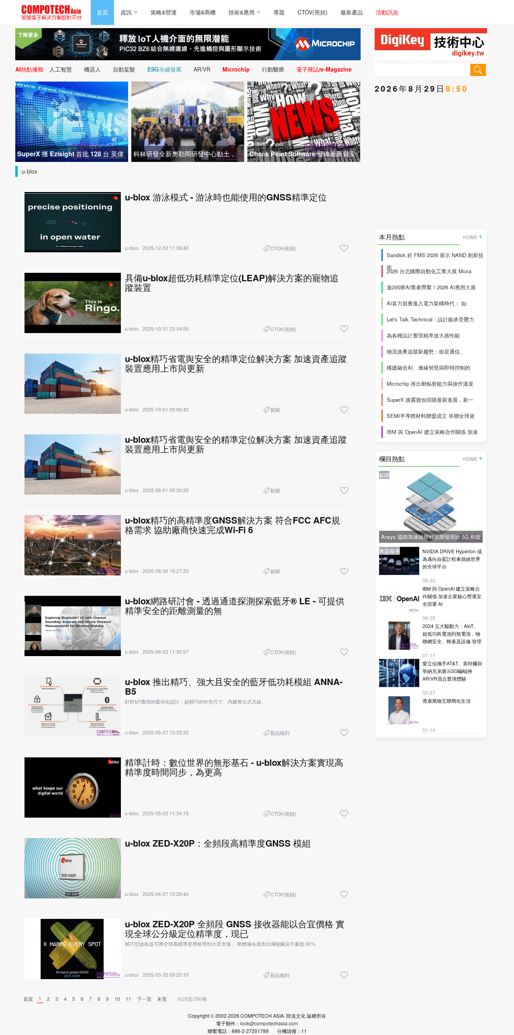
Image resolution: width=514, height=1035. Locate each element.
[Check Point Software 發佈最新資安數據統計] (303, 120)
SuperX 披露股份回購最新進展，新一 (430, 399)
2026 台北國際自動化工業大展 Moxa (429, 271)
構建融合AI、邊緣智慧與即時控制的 (428, 367)
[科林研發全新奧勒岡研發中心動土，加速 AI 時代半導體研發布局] (187, 120)
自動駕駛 (124, 69)
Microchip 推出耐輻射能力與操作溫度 (430, 383)
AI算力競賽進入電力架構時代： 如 (427, 303)
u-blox (29, 171)
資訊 (126, 12)
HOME (470, 237)
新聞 (275, 409)
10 (117, 998)
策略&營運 (164, 12)
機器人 (92, 69)
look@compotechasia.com (269, 1023)
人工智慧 (60, 69)
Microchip (236, 69)
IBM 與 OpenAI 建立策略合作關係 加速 (432, 432)
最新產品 (352, 12)
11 (128, 998)
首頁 (102, 12)
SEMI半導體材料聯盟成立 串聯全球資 (431, 415)
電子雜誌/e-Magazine (324, 69)
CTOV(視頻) (313, 12)
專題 (279, 12)
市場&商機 (203, 12)
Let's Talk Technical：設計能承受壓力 (430, 319)
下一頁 (144, 998)
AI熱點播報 (29, 69)
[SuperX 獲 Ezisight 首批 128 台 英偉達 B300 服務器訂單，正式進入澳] (71, 120)
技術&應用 (241, 12)
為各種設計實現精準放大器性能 (423, 335)
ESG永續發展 (164, 69)
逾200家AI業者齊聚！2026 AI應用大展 (431, 287)
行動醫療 (273, 69)
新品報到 (280, 732)
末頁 (162, 998)
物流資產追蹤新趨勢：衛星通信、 (426, 351)
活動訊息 (387, 12)
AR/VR (202, 69)
